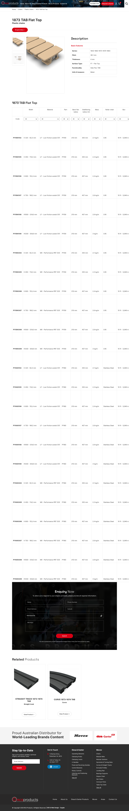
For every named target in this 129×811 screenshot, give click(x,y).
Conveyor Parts (101, 782)
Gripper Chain (100, 776)
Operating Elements (78, 753)
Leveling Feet (100, 770)
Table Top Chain (101, 784)
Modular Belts (100, 756)
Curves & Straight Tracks (104, 765)
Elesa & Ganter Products (40, 3)
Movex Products (53, 3)
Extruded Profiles (101, 768)
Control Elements (77, 768)
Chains (20, 9)
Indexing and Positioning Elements (79, 774)
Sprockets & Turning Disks (104, 762)
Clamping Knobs (77, 756)
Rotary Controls (76, 770)
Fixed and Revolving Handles (81, 765)
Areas (103, 799)
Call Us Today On (55, 760)
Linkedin (55, 767)
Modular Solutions (101, 759)
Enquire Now (19, 30)
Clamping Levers (77, 759)
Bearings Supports (102, 773)
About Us (28, 3)
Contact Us (63, 3)
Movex (94, 799)
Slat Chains (99, 779)
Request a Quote (107, 3)
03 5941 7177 (94, 3)
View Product (28, 714)
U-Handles (75, 762)
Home (22, 3)
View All (74, 777)
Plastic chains (29, 9)
